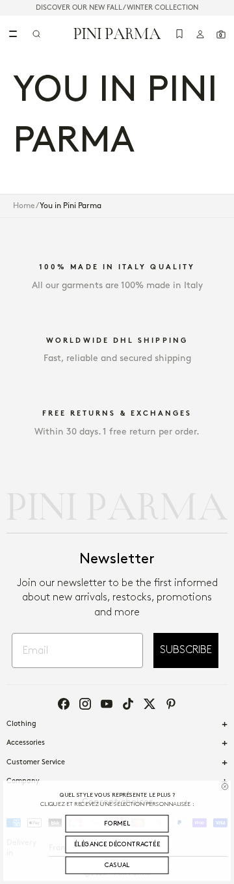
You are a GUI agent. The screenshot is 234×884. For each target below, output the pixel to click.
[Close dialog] (225, 786)
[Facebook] (64, 704)
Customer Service (35, 762)
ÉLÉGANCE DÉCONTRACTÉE (117, 845)
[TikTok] (128, 704)
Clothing (21, 724)
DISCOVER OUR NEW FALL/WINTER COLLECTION (117, 8)
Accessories (25, 743)
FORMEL (117, 824)
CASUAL (117, 865)
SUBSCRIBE (186, 650)
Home (24, 205)
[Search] (36, 33)
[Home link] (117, 33)
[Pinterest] (171, 704)
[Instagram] (85, 704)
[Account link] (200, 33)
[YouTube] (106, 704)
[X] (149, 704)
